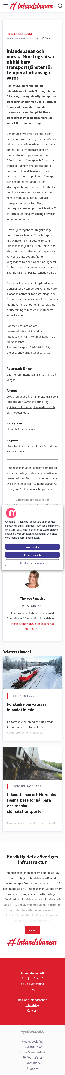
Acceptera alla (33, 554)
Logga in (32, 1068)
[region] (33, 537)
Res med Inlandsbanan (32, 1000)
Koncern (32, 1010)
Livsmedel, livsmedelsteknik (37, 407)
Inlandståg (33, 1005)
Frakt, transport (48, 396)
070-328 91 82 (32, 629)
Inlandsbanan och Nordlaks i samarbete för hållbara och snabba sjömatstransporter (31, 803)
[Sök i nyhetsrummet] (60, 6)
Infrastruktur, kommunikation (25, 402)
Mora (10, 446)
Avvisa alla (32, 546)
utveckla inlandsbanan (21, 429)
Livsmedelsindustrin (19, 412)
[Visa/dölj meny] (5, 6)
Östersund (28, 446)
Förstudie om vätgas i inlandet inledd (26, 707)
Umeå (22, 451)
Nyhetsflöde (32, 1063)
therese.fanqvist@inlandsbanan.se (32, 624)
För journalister (32, 1057)
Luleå (39, 446)
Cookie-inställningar (32, 562)
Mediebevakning (33, 1041)
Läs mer (33, 930)
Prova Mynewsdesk (32, 1052)
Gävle (18, 446)
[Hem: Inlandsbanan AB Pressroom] (31, 6)
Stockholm (51, 446)
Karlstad (12, 451)
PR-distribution (32, 1047)
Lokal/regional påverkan (22, 396)
